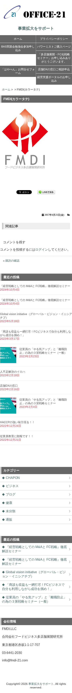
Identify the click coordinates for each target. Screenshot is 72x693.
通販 (9, 519)
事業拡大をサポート (41, 683)
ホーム (18, 38)
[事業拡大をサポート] (36, 20)
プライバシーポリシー (54, 38)
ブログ (10, 494)
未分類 (10, 511)
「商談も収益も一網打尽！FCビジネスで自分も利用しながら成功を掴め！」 (33, 587)
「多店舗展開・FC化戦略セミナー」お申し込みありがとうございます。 (54, 58)
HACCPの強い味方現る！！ (17, 422)
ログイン (41, 249)
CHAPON (13, 478)
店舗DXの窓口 (9, 385)
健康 (9, 502)
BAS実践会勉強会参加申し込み (18, 48)
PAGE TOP (67, 668)
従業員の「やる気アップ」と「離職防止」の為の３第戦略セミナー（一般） (34, 599)
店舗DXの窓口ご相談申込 (54, 69)
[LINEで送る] (46, 192)
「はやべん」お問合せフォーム (18, 71)
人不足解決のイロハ (12, 371)
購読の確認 (12, 260)
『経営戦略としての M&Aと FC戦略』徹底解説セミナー (35, 286)
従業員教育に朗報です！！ (17, 436)
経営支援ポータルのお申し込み (54, 78)
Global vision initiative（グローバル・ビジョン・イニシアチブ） (34, 574)
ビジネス (12, 486)
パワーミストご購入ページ (54, 46)
